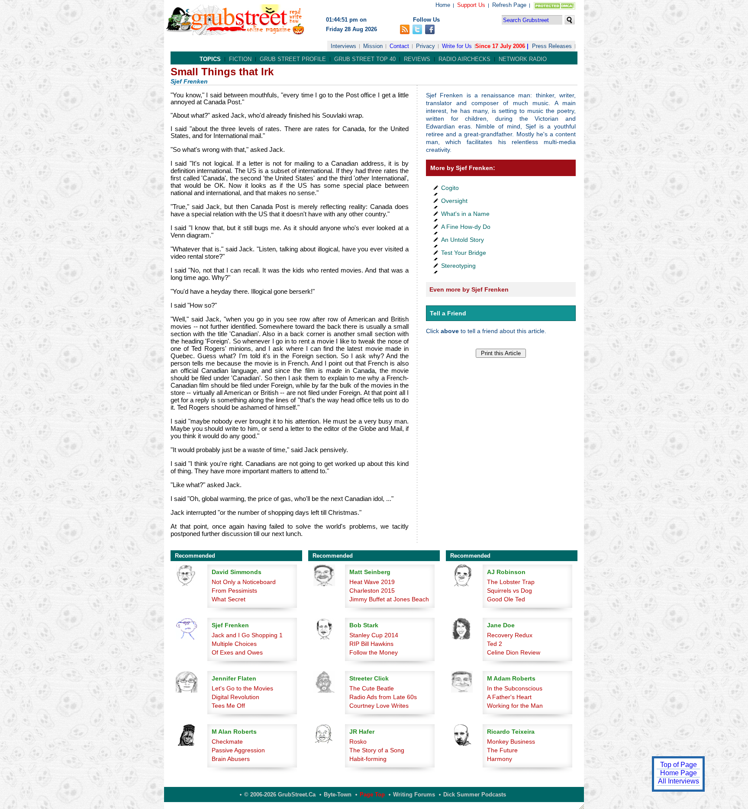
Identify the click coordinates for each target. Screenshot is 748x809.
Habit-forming (368, 758)
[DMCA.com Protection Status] (552, 7)
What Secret (228, 599)
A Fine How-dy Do (465, 226)
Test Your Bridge (463, 252)
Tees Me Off (228, 705)
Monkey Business (511, 741)
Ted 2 (494, 643)
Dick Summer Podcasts (474, 794)
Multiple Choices (234, 643)
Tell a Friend (448, 313)
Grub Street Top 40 (365, 59)
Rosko (358, 741)
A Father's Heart (509, 696)
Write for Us (457, 46)
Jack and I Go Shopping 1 (247, 635)
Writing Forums (414, 794)
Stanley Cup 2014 (373, 635)
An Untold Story (462, 239)
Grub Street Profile (293, 59)
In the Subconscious (514, 688)
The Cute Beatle (371, 688)
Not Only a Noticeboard (244, 581)
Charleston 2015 (372, 590)
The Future (502, 750)
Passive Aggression (238, 750)
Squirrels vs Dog (509, 590)
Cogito (450, 187)
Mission (373, 46)
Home (442, 5)
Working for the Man (515, 705)
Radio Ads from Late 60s (383, 696)
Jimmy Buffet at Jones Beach (389, 599)
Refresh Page (509, 5)
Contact (399, 46)
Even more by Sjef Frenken (469, 289)
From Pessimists (234, 590)
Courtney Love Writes (379, 705)
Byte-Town (337, 794)
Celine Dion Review (513, 652)
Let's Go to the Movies (242, 688)
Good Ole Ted (506, 599)
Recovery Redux (509, 635)
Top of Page (678, 764)
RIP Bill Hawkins (371, 643)
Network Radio (523, 59)
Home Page (678, 773)
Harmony (499, 758)
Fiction (240, 59)
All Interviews (678, 781)
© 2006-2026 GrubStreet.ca (280, 794)
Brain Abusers (231, 758)
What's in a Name (465, 213)
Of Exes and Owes (237, 652)
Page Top (372, 794)
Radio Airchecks (464, 59)
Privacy (425, 46)
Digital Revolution (235, 696)
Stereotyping (458, 265)
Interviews (343, 46)
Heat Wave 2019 (372, 581)
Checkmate (227, 741)
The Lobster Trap (511, 581)
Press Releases (552, 46)
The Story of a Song (376, 750)
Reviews (417, 59)
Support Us (471, 5)
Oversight (454, 200)
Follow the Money (373, 652)
